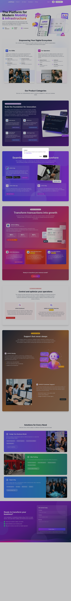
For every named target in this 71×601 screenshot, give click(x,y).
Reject (41, 156)
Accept (45, 156)
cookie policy (29, 153)
